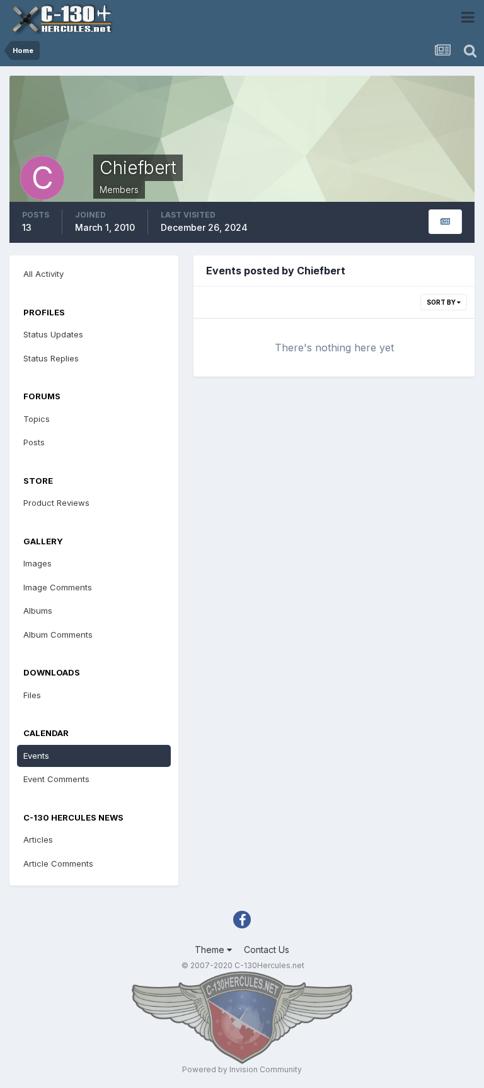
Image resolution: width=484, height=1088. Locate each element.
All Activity (43, 274)
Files (32, 695)
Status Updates (53, 334)
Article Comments (58, 863)
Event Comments (56, 779)
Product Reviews (56, 503)
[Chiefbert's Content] (445, 221)
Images (37, 563)
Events (36, 756)
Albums (37, 610)
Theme (211, 949)
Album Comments (58, 634)
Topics (36, 419)
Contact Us (266, 949)
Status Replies (51, 358)
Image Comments (57, 587)
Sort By (442, 302)
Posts (34, 442)
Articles (38, 839)
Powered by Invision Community (242, 1069)
